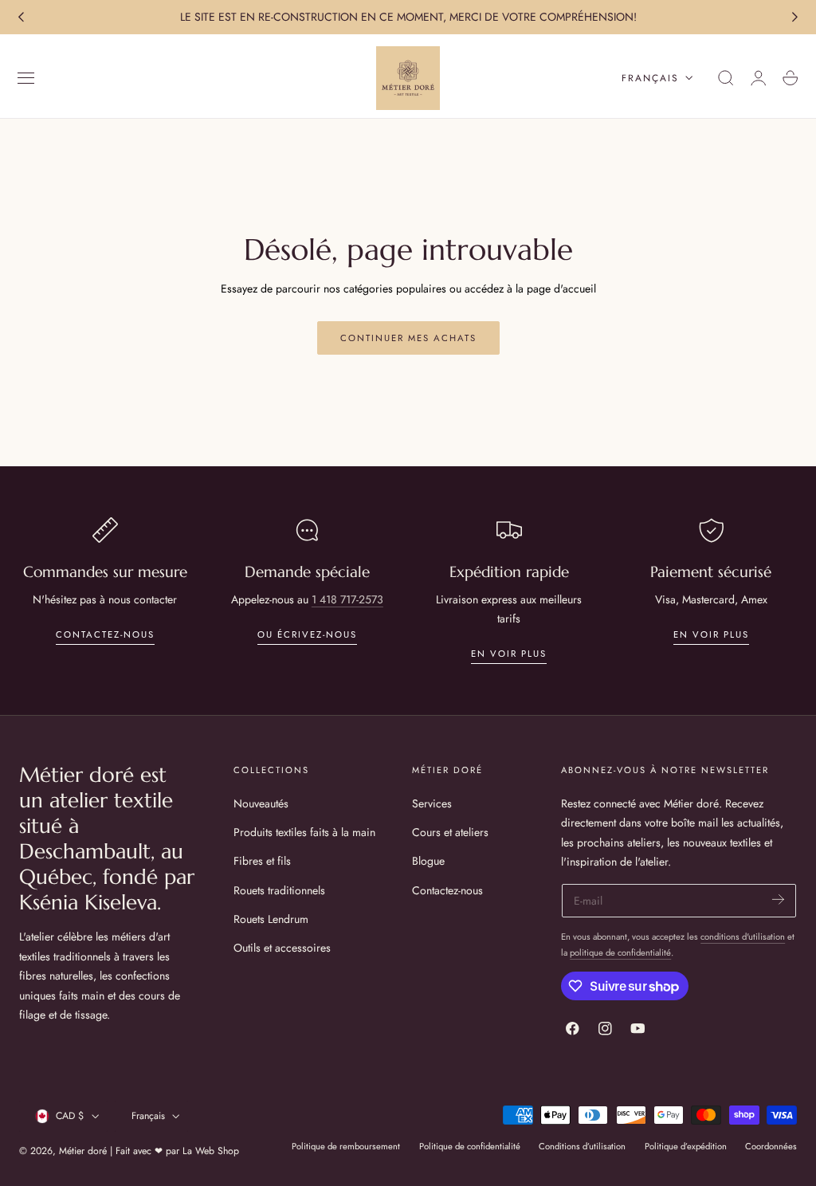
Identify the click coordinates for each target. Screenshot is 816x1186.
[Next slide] (795, 17)
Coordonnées (771, 1146)
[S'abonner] (778, 899)
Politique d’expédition (686, 1146)
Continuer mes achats (408, 338)
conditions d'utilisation (742, 936)
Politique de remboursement (346, 1146)
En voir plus (509, 653)
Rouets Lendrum (270, 919)
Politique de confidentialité (469, 1146)
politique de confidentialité (620, 952)
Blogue (428, 861)
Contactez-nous (105, 634)
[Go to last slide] (20, 17)
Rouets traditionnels (279, 889)
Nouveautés (260, 803)
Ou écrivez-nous (307, 634)
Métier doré (83, 1151)
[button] (26, 78)
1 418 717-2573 (347, 599)
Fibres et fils (262, 861)
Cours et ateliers (450, 832)
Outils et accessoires (282, 948)
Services (432, 803)
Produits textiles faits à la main (304, 832)
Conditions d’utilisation (582, 1146)
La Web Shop (210, 1151)
